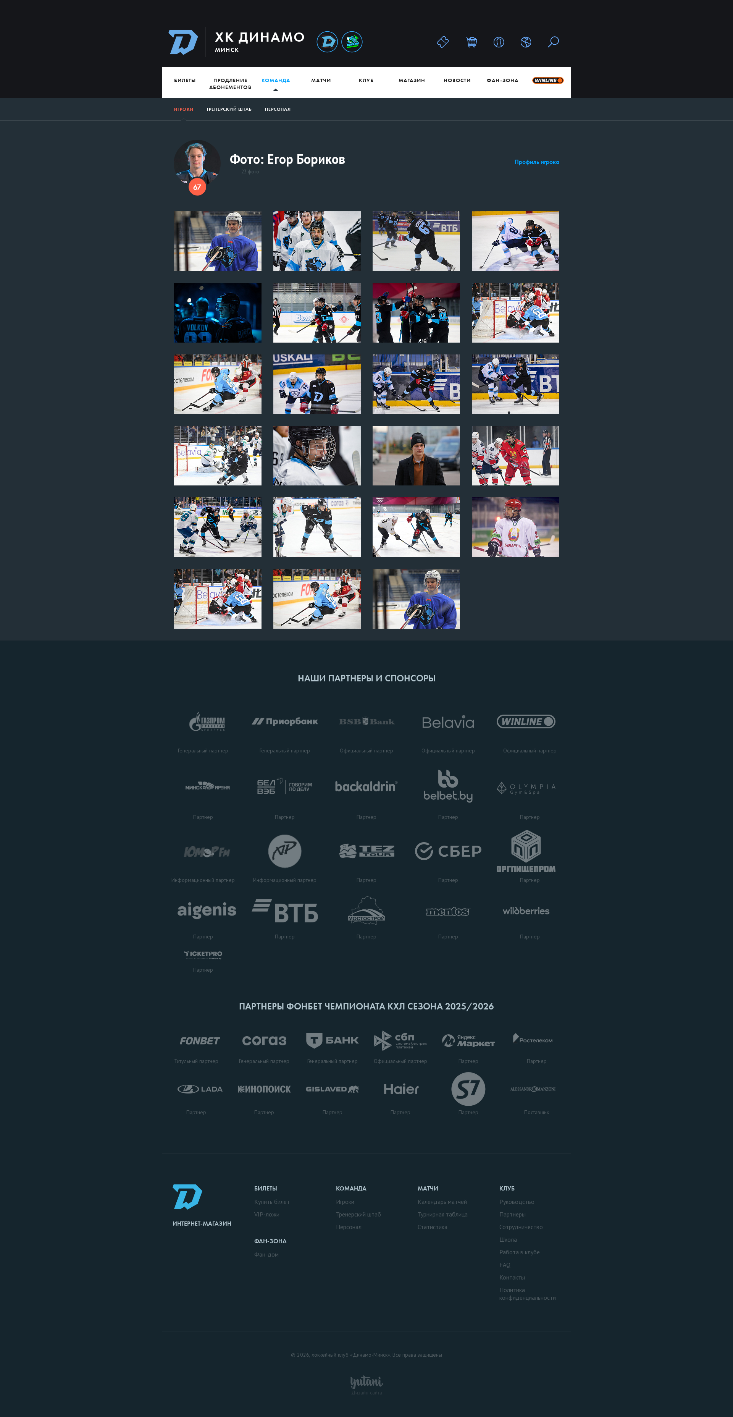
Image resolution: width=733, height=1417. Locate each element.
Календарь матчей (442, 1201)
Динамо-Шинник (327, 42)
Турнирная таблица (443, 1214)
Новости (457, 80)
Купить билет (272, 1201)
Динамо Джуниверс (352, 42)
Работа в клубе (519, 1252)
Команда (276, 80)
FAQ (504, 1264)
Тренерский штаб (229, 109)
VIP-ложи (266, 1214)
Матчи (321, 80)
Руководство (516, 1201)
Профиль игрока (537, 162)
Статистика (432, 1227)
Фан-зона (502, 80)
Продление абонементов (230, 84)
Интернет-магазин (202, 1224)
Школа (508, 1239)
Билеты (185, 80)
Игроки (184, 109)
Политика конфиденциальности (527, 1293)
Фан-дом (266, 1254)
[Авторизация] (499, 42)
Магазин (412, 80)
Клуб (366, 80)
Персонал (278, 109)
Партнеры (512, 1214)
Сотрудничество (521, 1227)
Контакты (512, 1277)
